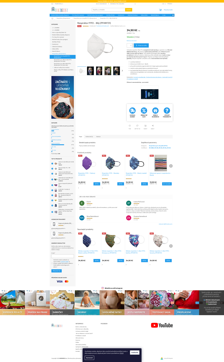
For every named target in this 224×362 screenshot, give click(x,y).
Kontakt (78, 351)
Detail (97, 260)
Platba (77, 342)
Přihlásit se (56, 271)
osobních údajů (64, 262)
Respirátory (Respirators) (59, 54)
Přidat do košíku (142, 45)
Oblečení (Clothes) (57, 47)
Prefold (53, 133)
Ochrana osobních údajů (82, 331)
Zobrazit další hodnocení (165, 224)
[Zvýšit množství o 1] (133, 44)
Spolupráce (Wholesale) (82, 347)
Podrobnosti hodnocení (102, 26)
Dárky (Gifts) (55, 49)
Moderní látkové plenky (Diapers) (61, 35)
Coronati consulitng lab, (139, 77)
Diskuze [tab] (98, 137)
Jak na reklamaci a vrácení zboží (84, 333)
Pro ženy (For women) (58, 37)
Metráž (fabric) (56, 51)
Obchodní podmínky (81, 345)
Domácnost (55, 44)
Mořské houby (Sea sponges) (60, 39)
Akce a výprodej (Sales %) (59, 32)
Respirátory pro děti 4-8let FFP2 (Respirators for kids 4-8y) (62, 64)
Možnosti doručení (132, 41)
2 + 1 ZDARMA (55, 30)
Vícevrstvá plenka (56, 136)
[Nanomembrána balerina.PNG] (149, 90)
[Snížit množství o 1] (133, 46)
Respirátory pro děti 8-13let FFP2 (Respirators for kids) (62, 60)
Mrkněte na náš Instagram (114, 288)
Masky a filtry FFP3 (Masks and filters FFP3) (63, 70)
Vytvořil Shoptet (168, 358)
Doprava (78, 340)
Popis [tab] (80, 137)
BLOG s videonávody (101, 4)
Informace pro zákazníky (117, 4)
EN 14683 (151, 148)
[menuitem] (60, 15)
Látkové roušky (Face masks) (61, 67)
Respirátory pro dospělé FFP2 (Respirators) (62, 56)
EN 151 (164, 148)
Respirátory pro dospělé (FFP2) (158, 146)
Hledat (128, 9)
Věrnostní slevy (80, 338)
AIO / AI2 (53, 150)
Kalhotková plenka (56, 140)
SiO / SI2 (53, 147)
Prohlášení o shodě (133, 79)
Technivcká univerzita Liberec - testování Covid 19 (159, 77)
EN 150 (160, 148)
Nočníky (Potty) (56, 42)
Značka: (118, 26)
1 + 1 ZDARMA (55, 28)
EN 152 (169, 148)
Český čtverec (55, 129)
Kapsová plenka (55, 143)
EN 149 (156, 148)
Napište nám (79, 349)
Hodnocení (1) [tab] (89, 137)
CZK (163, 4)
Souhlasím (134, 352)
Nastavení (89, 358)
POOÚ (121, 353)
